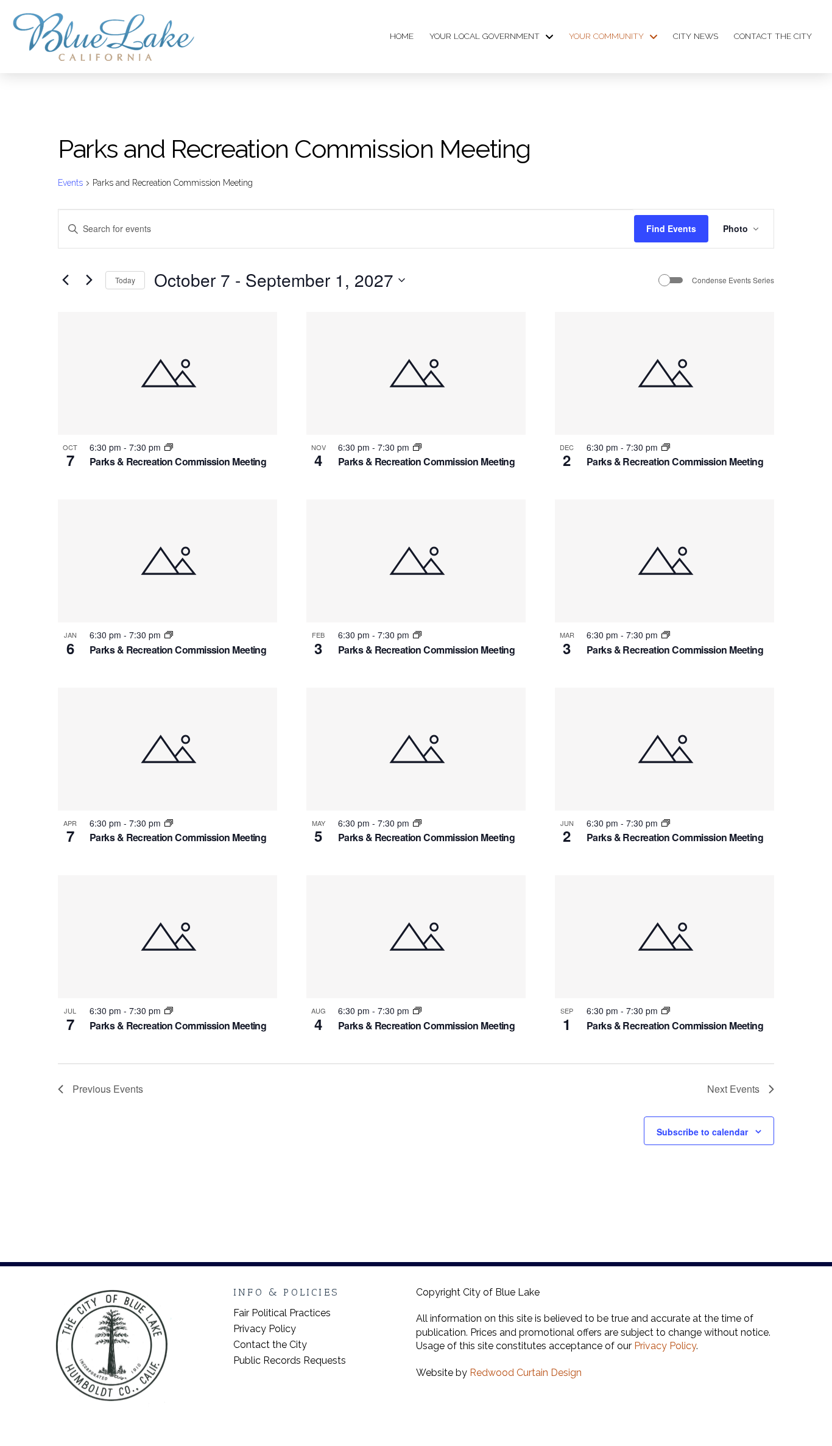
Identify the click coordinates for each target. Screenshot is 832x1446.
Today (125, 280)
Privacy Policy (665, 1346)
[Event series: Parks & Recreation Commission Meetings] (168, 447)
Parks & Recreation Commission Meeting (178, 461)
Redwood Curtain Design (526, 1372)
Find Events (671, 228)
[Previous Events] (65, 280)
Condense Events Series (733, 280)
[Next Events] (89, 280)
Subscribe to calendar (702, 1132)
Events (70, 183)
